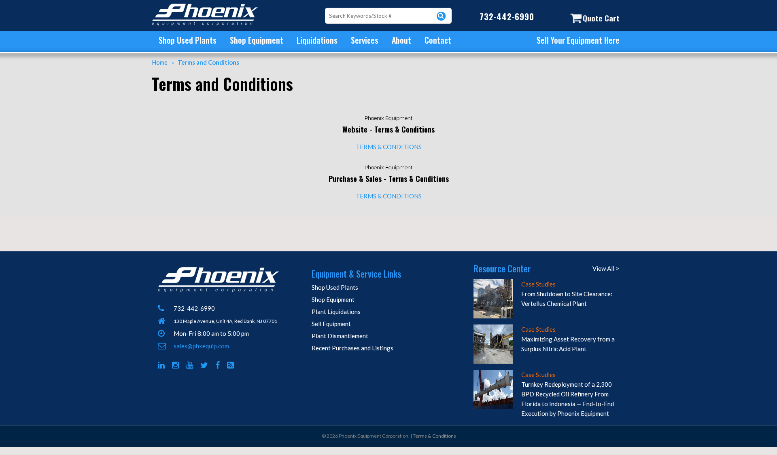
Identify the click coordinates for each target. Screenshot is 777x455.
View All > (605, 268)
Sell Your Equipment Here (578, 40)
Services (364, 40)
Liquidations (317, 40)
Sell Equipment (331, 323)
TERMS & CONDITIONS (389, 146)
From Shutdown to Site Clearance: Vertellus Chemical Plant (566, 298)
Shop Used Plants (188, 40)
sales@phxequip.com (201, 346)
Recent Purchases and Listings (352, 348)
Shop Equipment (256, 40)
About (401, 40)
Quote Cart (601, 17)
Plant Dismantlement (340, 335)
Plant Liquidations (336, 311)
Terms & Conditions (434, 436)
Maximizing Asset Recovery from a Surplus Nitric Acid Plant (568, 343)
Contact (438, 40)
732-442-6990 (507, 17)
